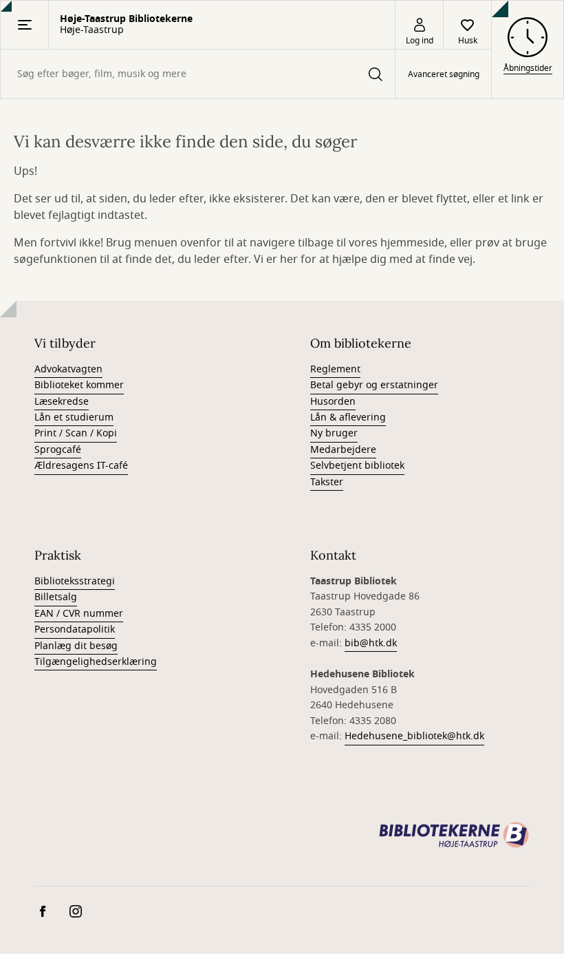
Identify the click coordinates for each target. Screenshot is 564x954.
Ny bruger (334, 433)
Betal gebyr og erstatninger (374, 385)
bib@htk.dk (371, 643)
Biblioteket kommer (79, 385)
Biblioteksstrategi (74, 581)
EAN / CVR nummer (78, 613)
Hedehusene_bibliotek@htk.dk (414, 736)
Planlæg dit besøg (76, 646)
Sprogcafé (57, 450)
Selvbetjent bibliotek (357, 465)
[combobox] (198, 74)
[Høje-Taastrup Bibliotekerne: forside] (454, 835)
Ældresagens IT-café (81, 465)
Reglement (335, 369)
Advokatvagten (68, 369)
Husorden (333, 401)
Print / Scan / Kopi (75, 433)
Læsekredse (61, 401)
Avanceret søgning (443, 74)
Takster (326, 482)
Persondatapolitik (74, 629)
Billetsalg (55, 597)
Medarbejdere (343, 450)
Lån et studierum (73, 417)
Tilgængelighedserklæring (95, 662)
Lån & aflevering (348, 417)
